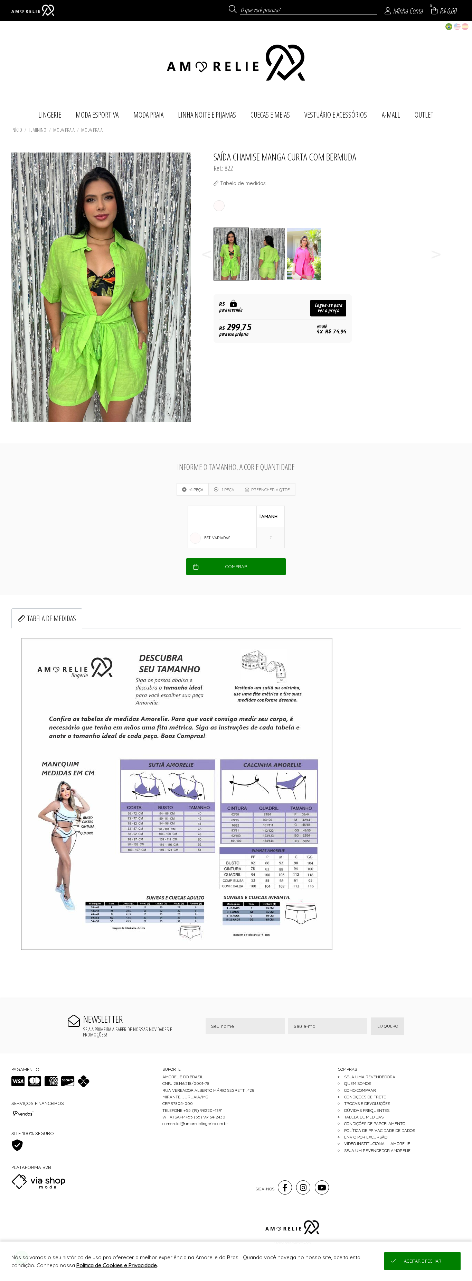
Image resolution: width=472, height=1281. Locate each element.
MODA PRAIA (64, 130)
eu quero (387, 1026)
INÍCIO (16, 130)
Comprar (236, 566)
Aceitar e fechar (422, 1261)
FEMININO (37, 130)
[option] (232, 254)
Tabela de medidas (51, 618)
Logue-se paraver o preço (328, 308)
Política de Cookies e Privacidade (116, 1265)
